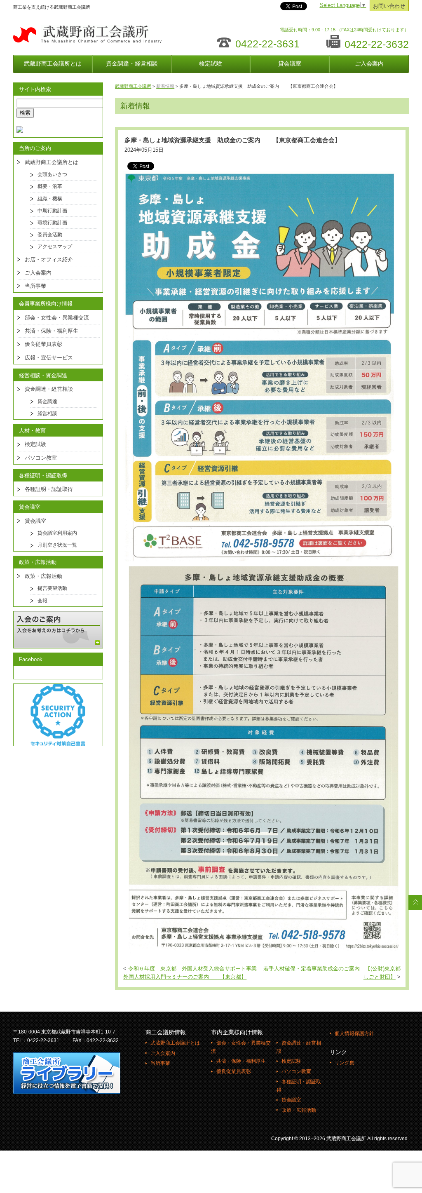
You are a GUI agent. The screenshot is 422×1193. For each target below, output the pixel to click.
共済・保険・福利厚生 (51, 331)
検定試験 (210, 63)
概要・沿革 (50, 186)
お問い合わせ (389, 6)
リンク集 (344, 1063)
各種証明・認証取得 (49, 489)
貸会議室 (289, 63)
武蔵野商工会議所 (133, 86)
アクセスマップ (55, 246)
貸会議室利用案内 (57, 533)
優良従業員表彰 (43, 344)
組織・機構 (50, 199)
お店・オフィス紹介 (49, 259)
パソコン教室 (41, 458)
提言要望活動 (52, 588)
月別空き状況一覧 (57, 545)
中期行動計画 (52, 211)
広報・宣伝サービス (49, 358)
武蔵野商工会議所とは (53, 63)
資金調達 (47, 401)
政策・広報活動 (43, 576)
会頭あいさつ (52, 174)
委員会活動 (50, 234)
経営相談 (47, 413)
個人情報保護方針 (354, 1033)
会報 (42, 601)
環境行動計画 (52, 222)
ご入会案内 (369, 63)
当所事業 (35, 286)
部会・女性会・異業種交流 (57, 318)
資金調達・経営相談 (132, 63)
